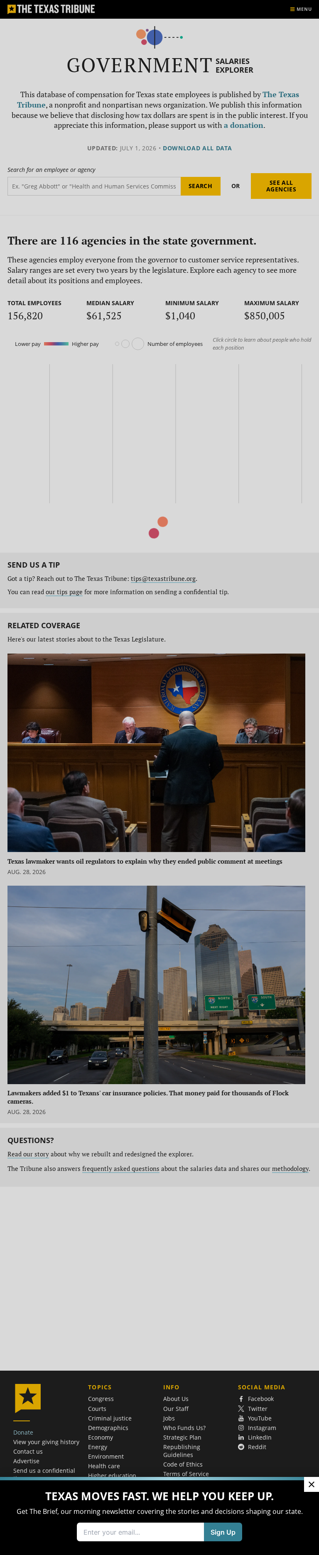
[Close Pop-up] (311, 1484)
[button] (159, 777)
